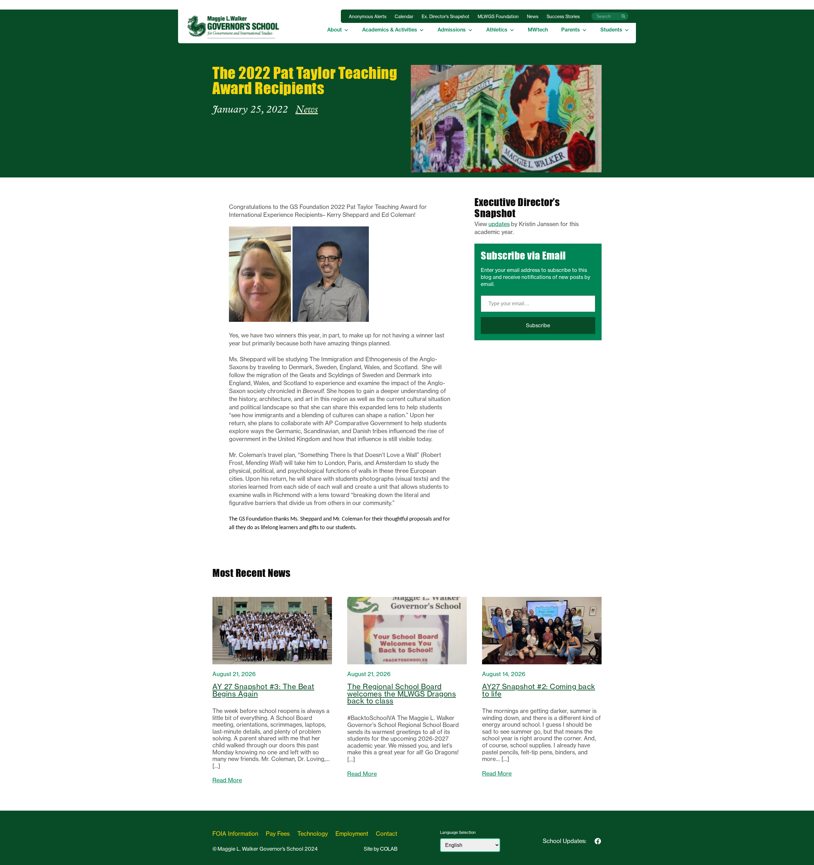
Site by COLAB (380, 849)
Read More (227, 780)
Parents (570, 29)
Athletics (496, 29)
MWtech (538, 29)
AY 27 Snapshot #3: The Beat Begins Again (263, 690)
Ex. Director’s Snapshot (445, 16)
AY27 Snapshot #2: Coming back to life (538, 690)
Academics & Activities (389, 29)
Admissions (452, 29)
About (334, 29)
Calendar (404, 16)
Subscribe (538, 325)
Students (611, 29)
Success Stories (563, 16)
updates (499, 224)
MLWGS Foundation (498, 16)
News (532, 16)
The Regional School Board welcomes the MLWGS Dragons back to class (401, 693)
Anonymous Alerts (367, 16)
